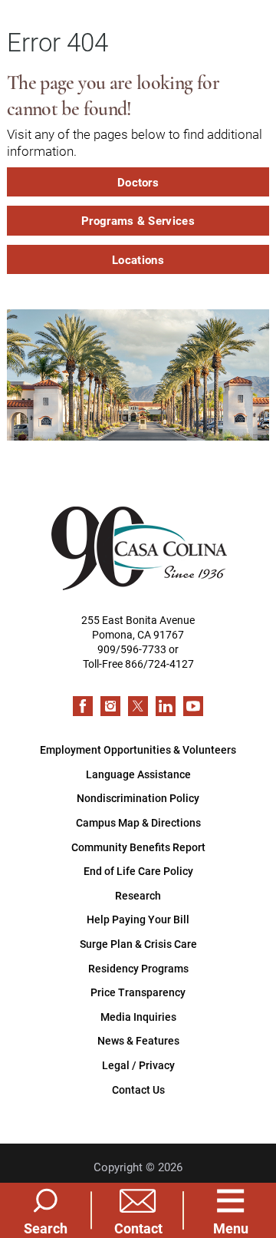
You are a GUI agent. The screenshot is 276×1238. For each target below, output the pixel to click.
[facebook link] (83, 706)
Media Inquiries (138, 1016)
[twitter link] (138, 706)
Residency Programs (138, 968)
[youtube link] (193, 706)
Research (138, 895)
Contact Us (138, 1089)
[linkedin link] (166, 706)
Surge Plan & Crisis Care (138, 943)
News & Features (138, 1040)
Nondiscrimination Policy (138, 798)
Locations (138, 259)
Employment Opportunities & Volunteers (138, 749)
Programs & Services (138, 220)
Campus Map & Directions (138, 822)
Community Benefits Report (138, 847)
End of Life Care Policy (138, 870)
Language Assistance (138, 774)
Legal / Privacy (138, 1065)
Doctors (138, 182)
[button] (230, 1210)
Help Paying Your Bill (138, 919)
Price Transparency (138, 992)
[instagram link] (110, 706)
